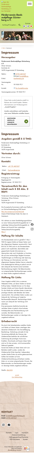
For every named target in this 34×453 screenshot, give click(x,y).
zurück (17, 375)
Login (16, 433)
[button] (4, 36)
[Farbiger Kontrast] (31, 26)
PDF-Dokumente (15, 439)
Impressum (25, 433)
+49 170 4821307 (14, 166)
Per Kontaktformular (22, 88)
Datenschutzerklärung (18, 435)
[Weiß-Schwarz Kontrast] (27, 26)
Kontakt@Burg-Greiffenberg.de (21, 77)
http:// (3, 232)
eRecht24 (10, 370)
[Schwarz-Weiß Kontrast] (24, 26)
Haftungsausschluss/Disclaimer (18, 437)
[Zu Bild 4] (22, 38)
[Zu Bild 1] (15, 38)
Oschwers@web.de (14, 170)
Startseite (9, 433)
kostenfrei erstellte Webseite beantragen (12, 121)
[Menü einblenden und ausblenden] (30, 4)
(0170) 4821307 (20, 74)
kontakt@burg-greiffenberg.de (15, 416)
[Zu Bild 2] (18, 38)
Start (4, 48)
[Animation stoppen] (12, 38)
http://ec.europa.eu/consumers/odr (12, 211)
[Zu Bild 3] (20, 38)
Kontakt (25, 439)
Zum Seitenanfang (17, 377)
